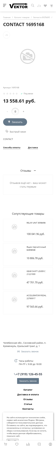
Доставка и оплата (28, 394)
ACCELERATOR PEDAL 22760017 (36, 297)
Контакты (28, 409)
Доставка (33, 148)
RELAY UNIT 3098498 (36, 222)
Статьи (28, 404)
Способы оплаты (11, 148)
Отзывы (28, 399)
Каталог (28, 390)
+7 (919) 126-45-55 (29, 374)
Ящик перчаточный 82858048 (36, 248)
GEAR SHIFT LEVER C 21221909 (36, 273)
